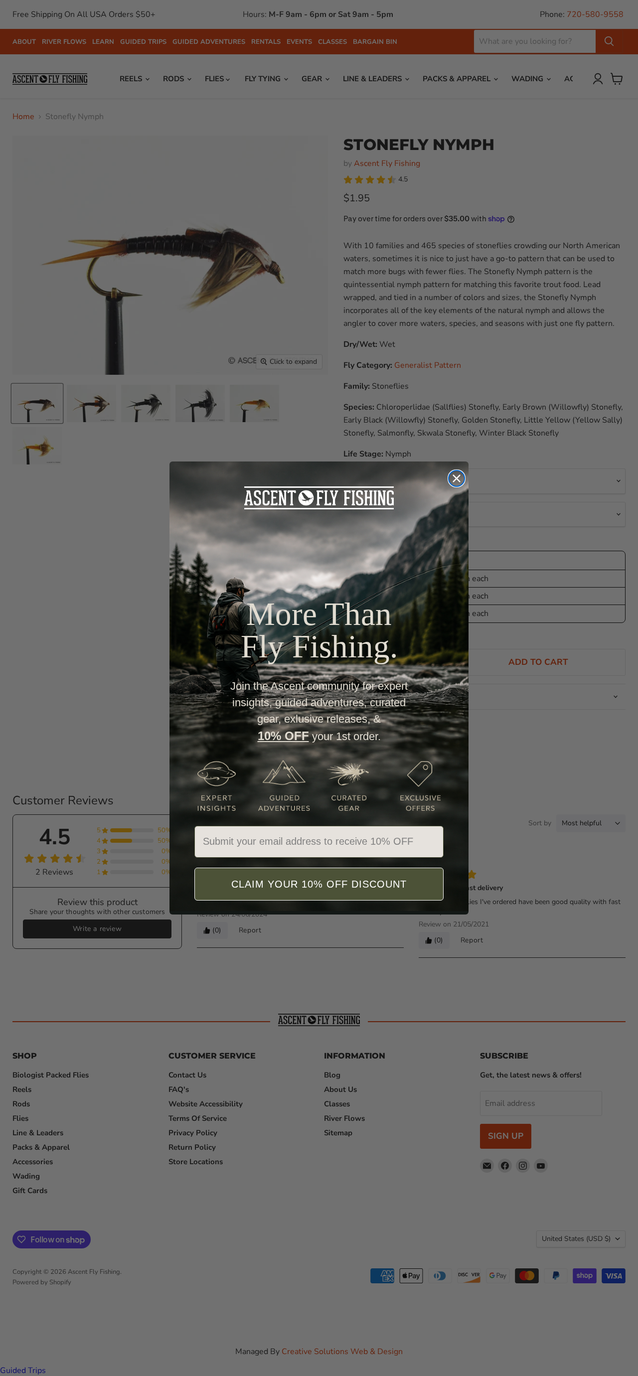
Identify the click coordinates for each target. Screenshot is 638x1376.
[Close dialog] (457, 478)
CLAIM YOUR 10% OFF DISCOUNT (319, 884)
